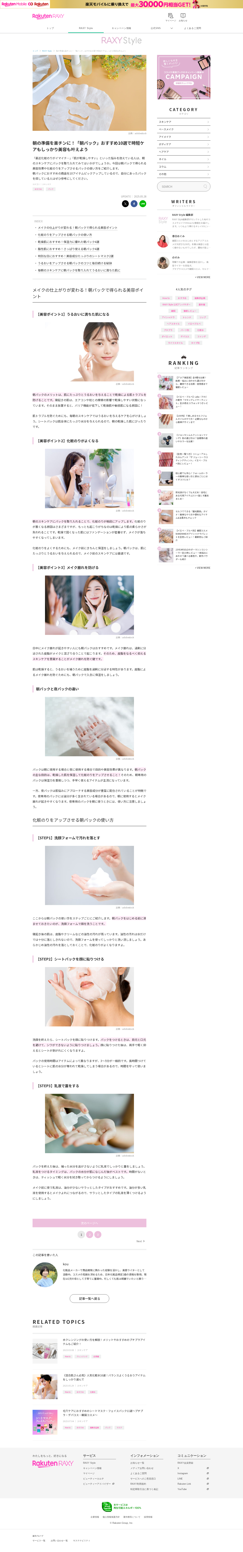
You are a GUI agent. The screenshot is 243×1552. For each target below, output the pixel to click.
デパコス (185, 336)
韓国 (173, 310)
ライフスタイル (175, 342)
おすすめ (38, 189)
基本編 (202, 304)
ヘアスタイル (173, 323)
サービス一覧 (39, 1540)
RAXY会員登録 (185, 1463)
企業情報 (95, 1517)
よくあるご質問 (192, 28)
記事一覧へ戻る (89, 1298)
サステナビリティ (81, 1540)
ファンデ (201, 336)
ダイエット (167, 336)
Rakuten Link (184, 1484)
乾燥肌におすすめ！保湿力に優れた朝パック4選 (68, 242)
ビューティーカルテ (93, 1478)
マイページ (89, 1473)
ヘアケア (164, 151)
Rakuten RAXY (48, 16)
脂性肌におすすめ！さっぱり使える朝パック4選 (68, 249)
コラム (162, 166)
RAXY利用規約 (138, 1484)
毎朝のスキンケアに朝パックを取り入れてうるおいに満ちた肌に (79, 270)
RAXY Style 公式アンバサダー (177, 304)
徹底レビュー (190, 310)
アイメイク (165, 136)
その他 (162, 174)
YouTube (182, 1489)
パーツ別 (185, 329)
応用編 (96, 1356)
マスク (119, 1427)
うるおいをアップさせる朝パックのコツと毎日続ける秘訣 (75, 263)
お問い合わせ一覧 (59, 1540)
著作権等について (131, 1517)
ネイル (162, 159)
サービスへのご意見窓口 (143, 1478)
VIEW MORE (202, 277)
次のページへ (89, 1223)
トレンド (187, 317)
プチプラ (168, 329)
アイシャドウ (168, 317)
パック (50, 189)
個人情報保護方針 (111, 1517)
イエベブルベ (194, 323)
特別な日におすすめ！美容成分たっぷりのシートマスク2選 (75, 256)
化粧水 (92, 1392)
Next (140, 1241)
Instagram (183, 1473)
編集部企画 (94, 1427)
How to (67, 1356)
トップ (50, 28)
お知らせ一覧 (137, 1463)
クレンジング (82, 1356)
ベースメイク (166, 129)
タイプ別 (195, 342)
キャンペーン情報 (121, 28)
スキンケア (46, 184)
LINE (180, 1478)
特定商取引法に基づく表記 (144, 1489)
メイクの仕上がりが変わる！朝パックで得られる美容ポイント (78, 227)
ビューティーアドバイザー (97, 1484)
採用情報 (148, 1517)
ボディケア (165, 144)
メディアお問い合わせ (142, 1468)
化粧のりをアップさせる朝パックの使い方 (65, 234)
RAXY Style (86, 28)
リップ (202, 317)
